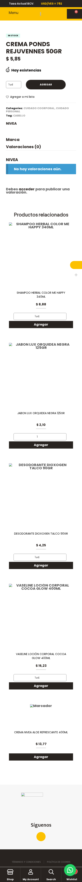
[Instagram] (41, 836)
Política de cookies (58, 862)
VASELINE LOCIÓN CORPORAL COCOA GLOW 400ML (41, 656)
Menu (13, 12)
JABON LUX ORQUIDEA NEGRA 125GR (41, 413)
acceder (27, 189)
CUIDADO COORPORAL (39, 108)
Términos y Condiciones (26, 862)
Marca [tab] (13, 140)
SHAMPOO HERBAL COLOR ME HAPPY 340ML (41, 295)
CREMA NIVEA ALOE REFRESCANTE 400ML (41, 732)
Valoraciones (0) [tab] (23, 147)
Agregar (46, 84)
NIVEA (11, 123)
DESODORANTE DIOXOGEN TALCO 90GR (41, 534)
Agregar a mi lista (22, 97)
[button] (70, 870)
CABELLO (19, 115)
